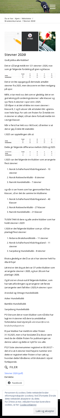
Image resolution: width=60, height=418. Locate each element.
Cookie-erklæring (28, 404)
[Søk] (43, 6)
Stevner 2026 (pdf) (13, 373)
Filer (14, 367)
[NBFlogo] (24, 6)
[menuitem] (43, 6)
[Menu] (51, 6)
